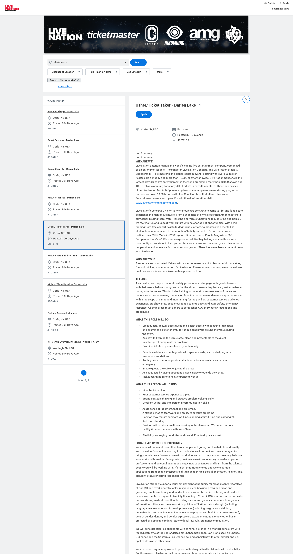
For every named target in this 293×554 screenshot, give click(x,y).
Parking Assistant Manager (62, 313)
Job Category (134, 72)
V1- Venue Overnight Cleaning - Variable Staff (73, 341)
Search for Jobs (280, 8)
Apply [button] (144, 114)
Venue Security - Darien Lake (63, 169)
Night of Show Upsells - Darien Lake (67, 284)
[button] (199, 105)
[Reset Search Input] (125, 62)
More (160, 72)
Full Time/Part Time (100, 72)
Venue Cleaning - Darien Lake (64, 197)
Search (138, 62)
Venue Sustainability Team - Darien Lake (70, 255)
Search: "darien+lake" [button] (63, 80)
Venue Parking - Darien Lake (63, 111)
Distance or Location (63, 72)
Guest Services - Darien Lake (63, 140)
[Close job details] (246, 99)
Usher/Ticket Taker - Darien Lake (66, 226)
